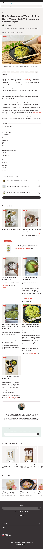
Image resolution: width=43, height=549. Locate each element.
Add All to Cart (21, 197)
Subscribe (38, 434)
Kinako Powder (27, 234)
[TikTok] (27, 511)
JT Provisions (4, 464)
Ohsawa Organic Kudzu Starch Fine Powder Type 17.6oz (10, 467)
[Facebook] (15, 511)
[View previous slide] (25, 218)
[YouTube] (25, 511)
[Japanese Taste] (7, 3)
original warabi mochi (13, 397)
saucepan (5, 285)
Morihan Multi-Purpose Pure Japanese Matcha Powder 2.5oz (18, 186)
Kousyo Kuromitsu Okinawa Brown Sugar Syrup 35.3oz (17, 180)
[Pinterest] (22, 511)
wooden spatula (29, 298)
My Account (4, 523)
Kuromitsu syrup (32, 353)
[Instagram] (20, 511)
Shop (3, 520)
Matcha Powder (37, 234)
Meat (21, 491)
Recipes (4, 12)
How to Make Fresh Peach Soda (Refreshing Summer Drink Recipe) (9, 493)
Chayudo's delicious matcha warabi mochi (22, 248)
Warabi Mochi (27, 79)
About (3, 527)
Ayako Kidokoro (21, 412)
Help (3, 530)
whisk (4, 287)
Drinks (3, 491)
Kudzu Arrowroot (37, 112)
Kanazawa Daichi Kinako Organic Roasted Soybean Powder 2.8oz (19, 192)
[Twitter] (17, 511)
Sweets (7, 12)
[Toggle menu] (1, 3)
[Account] (37, 3)
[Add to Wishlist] (17, 448)
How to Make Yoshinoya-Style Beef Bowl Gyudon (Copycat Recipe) (27, 493)
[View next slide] (38, 218)
